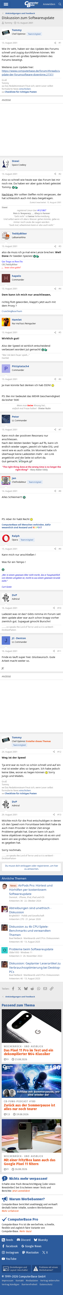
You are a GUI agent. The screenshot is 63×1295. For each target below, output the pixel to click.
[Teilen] (55, 43)
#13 (59, 814)
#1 (60, 42)
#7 (60, 429)
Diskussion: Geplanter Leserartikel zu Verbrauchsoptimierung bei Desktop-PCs (35, 967)
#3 (60, 246)
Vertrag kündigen (10, 1284)
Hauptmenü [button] (6, 4)
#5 (60, 332)
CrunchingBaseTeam (12, 311)
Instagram (12, 1252)
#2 (60, 173)
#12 (59, 751)
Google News (33, 1246)
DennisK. (13, 897)
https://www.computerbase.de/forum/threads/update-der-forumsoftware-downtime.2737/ (31, 72)
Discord (25, 1240)
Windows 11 (26, 952)
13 (8, 1114)
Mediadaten (32, 1280)
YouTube (11, 1259)
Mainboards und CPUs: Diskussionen (41, 938)
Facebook (12, 1246)
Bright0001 (14, 915)
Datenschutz (46, 1284)
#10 (59, 608)
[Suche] (60, 4)
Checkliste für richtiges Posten (21, 91)
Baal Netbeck (15, 938)
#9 (60, 548)
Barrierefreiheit (29, 1284)
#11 (59, 651)
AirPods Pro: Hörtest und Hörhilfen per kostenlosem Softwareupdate (30, 889)
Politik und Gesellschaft (33, 915)
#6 (60, 379)
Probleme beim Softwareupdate (31, 949)
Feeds (9, 1240)
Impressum (7, 1280)
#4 (60, 288)
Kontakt (20, 1280)
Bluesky (43, 1240)
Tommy (8, 22)
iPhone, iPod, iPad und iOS (31, 897)
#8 (60, 491)
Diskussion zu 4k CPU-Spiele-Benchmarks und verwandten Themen (30, 930)
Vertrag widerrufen (49, 1280)
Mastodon (32, 1252)
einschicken (25, 88)
